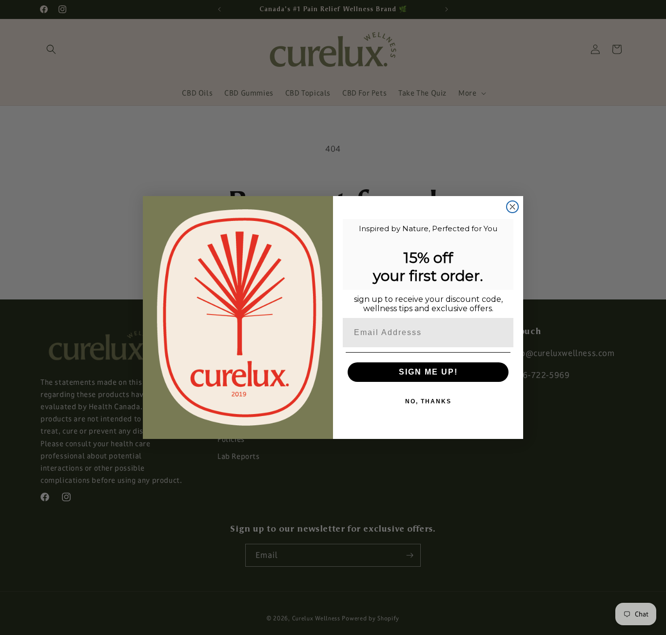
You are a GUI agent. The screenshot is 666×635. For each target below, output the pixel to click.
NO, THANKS (428, 401)
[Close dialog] (512, 207)
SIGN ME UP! (428, 372)
